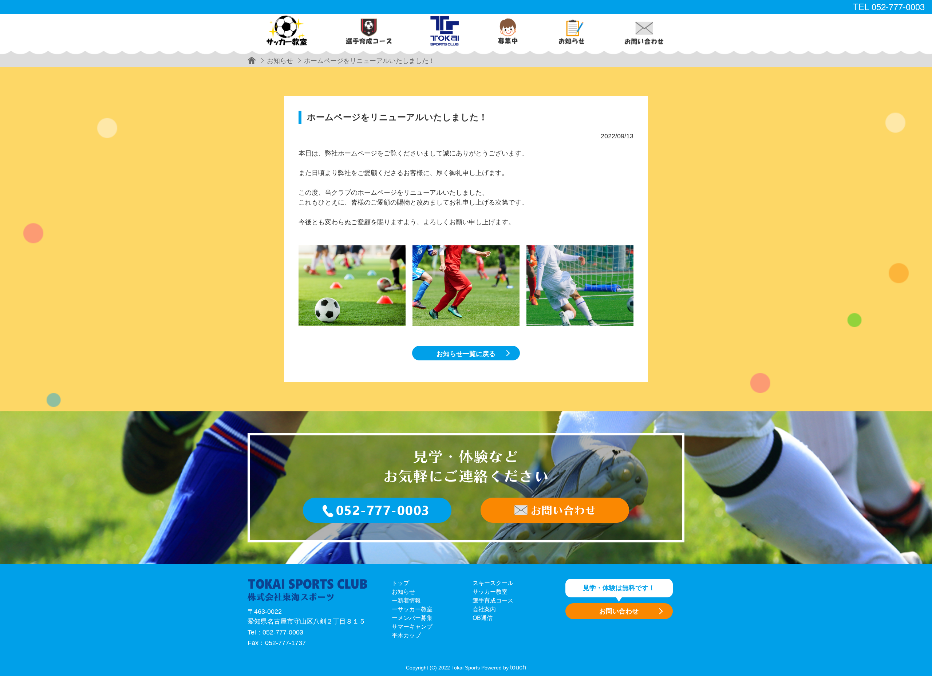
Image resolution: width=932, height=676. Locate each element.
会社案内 (484, 609)
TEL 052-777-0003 (889, 6)
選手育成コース (493, 600)
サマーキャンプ (412, 627)
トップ (400, 583)
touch (518, 667)
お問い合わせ (619, 611)
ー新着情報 (406, 600)
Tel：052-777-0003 (275, 632)
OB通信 (483, 618)
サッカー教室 (490, 592)
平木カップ (406, 635)
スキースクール (493, 583)
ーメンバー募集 (412, 618)
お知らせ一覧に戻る (466, 353)
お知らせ (403, 592)
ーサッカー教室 (412, 609)
